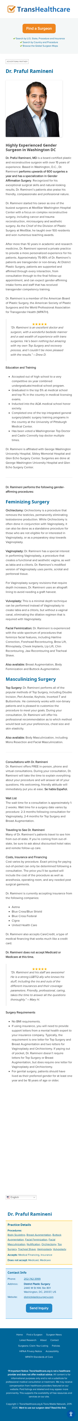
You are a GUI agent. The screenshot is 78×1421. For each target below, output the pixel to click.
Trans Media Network (54, 1404)
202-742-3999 (32, 1278)
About (43, 1340)
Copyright (11, 1404)
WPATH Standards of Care (39, 1356)
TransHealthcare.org (30, 1404)
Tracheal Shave (27, 1249)
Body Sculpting (16, 1234)
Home (19, 1334)
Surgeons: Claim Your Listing (33, 1345)
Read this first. (58, 1407)
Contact (54, 1340)
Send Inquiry (39, 1308)
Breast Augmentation (39, 1234)
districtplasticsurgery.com (38, 1297)
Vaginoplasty (44, 1249)
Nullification (33, 1244)
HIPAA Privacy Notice (30, 1351)
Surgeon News (54, 1334)
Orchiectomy (48, 1244)
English (14, 1197)
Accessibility (52, 1351)
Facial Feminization (36, 1239)
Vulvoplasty (59, 1249)
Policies (56, 1345)
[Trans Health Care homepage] (39, 9)
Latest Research (28, 1340)
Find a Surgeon (39, 28)
